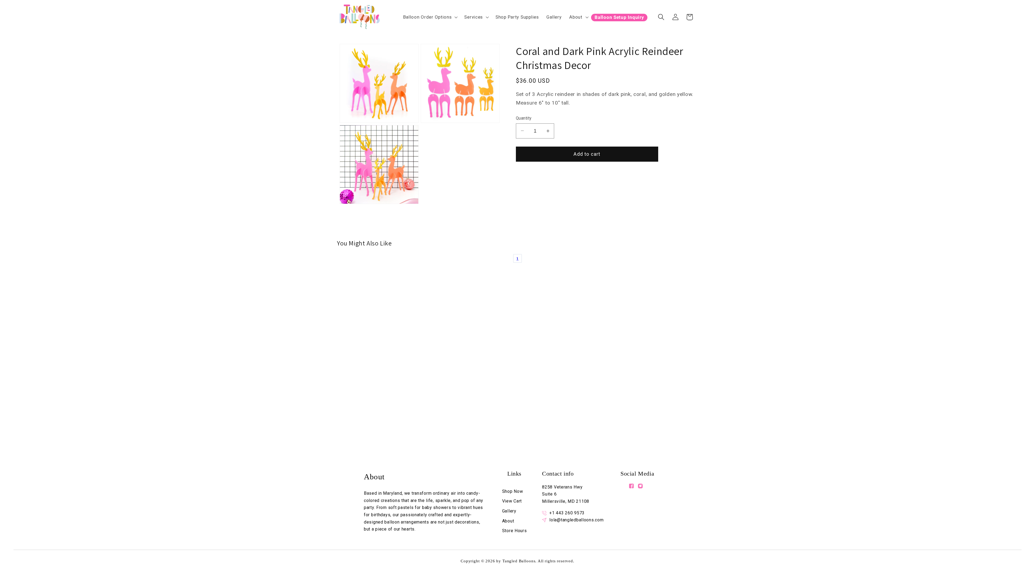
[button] (429, 17)
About (575, 17)
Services (473, 17)
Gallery (509, 511)
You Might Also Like (364, 243)
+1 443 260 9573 (567, 512)
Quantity (524, 118)
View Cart (512, 501)
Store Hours (514, 530)
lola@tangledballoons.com (576, 519)
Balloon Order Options (427, 17)
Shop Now (512, 491)
